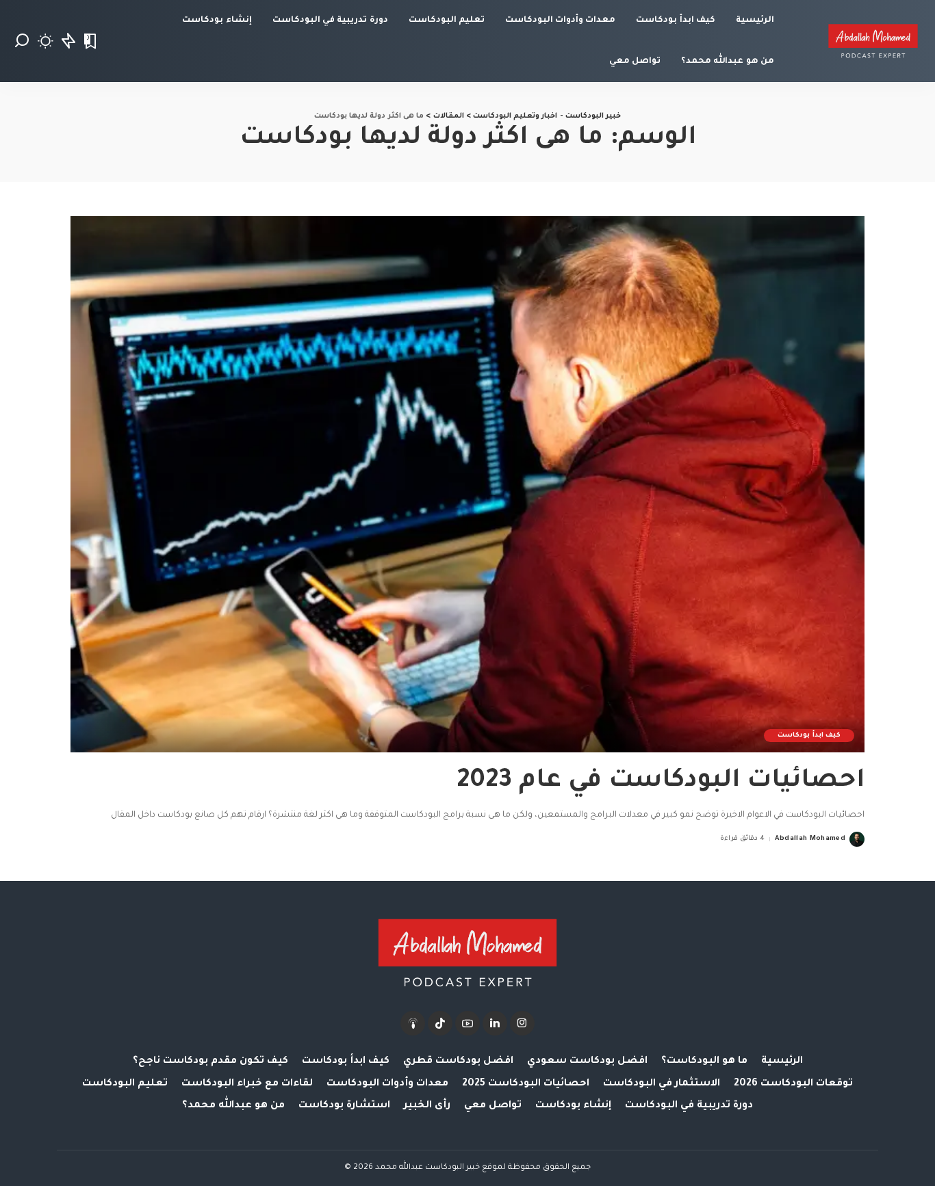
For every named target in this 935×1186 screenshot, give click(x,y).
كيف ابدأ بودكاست (809, 735)
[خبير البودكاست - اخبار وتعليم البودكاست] (873, 41)
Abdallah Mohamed (810, 839)
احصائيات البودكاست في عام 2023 (660, 781)
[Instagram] (522, 1023)
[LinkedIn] (495, 1023)
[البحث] (22, 41)
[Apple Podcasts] (412, 1023)
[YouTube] (467, 1023)
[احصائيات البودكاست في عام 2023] (467, 484)
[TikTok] (440, 1023)
